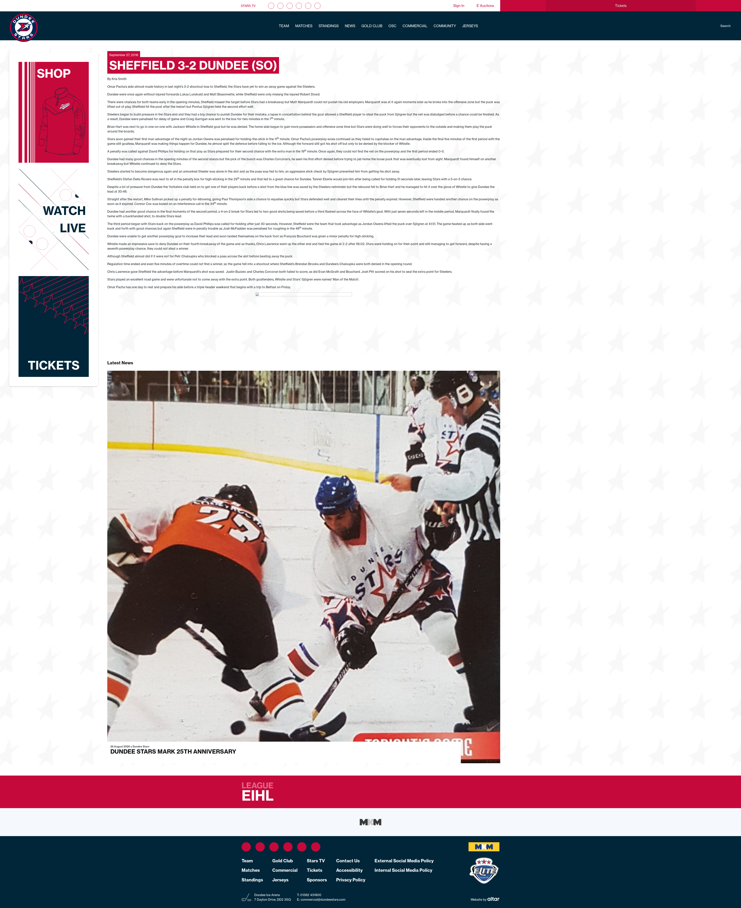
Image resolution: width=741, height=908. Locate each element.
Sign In (458, 5)
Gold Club (371, 26)
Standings (329, 26)
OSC (392, 26)
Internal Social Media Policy (403, 870)
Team (284, 26)
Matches (303, 26)
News (350, 26)
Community (445, 26)
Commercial (415, 26)
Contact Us (348, 860)
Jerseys (470, 26)
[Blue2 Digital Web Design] (492, 899)
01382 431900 (310, 895)
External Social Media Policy (404, 860)
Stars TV (248, 6)
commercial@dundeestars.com (323, 899)
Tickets (314, 870)
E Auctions (485, 5)
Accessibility (349, 870)
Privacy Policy (350, 880)
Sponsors (317, 880)
